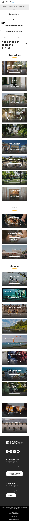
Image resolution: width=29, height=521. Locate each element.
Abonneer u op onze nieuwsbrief (14, 473)
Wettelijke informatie (14, 513)
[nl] (13, 2)
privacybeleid (14, 515)
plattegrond (14, 512)
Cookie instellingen (13, 518)
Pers (14, 9)
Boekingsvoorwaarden (14, 519)
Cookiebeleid (14, 516)
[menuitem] (14, 14)
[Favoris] (7, 2)
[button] (10, 2)
